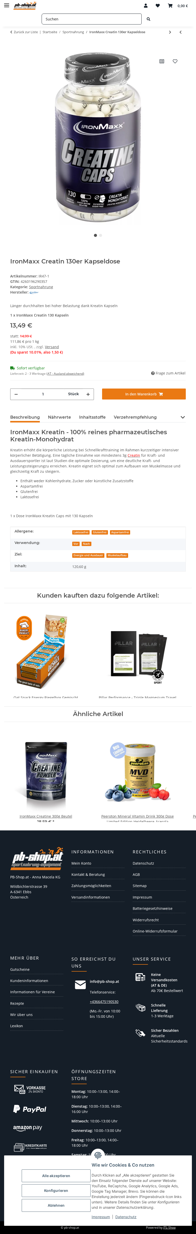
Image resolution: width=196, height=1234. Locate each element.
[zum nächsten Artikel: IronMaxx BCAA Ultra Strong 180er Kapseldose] (170, 32)
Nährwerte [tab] (59, 417)
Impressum (101, 1217)
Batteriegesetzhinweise (153, 908)
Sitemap (140, 885)
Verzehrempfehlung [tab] (135, 417)
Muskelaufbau (117, 555)
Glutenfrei (99, 532)
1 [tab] (95, 235)
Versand (52, 346)
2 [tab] (100, 235)
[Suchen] (148, 19)
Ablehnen (56, 1205)
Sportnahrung (41, 286)
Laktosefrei (81, 532)
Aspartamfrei (120, 532)
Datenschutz (126, 1217)
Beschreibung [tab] (25, 417)
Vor (76, 544)
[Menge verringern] (16, 394)
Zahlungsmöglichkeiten (91, 885)
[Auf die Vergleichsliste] (161, 61)
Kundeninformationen (29, 980)
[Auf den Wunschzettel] (175, 61)
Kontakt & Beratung (88, 874)
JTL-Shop (169, 1227)
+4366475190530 (104, 1001)
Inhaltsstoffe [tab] (92, 417)
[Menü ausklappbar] (6, 3)
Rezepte (17, 1003)
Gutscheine (20, 969)
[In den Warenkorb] (14, 47)
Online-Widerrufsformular (155, 931)
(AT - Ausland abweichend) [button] (65, 373)
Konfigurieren (56, 1190)
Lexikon (16, 1025)
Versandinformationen (90, 897)
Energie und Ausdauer (88, 555)
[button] (146, 6)
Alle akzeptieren (56, 1175)
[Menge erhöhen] (88, 394)
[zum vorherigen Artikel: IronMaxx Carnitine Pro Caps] (180, 32)
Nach (86, 544)
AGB (136, 874)
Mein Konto (81, 863)
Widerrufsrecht (146, 919)
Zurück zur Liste (26, 32)
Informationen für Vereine (32, 991)
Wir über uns (21, 1014)
